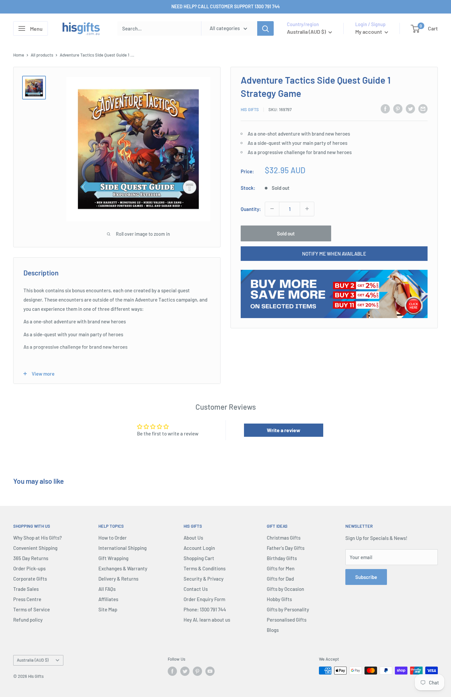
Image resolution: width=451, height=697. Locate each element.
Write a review (283, 430)
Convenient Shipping (35, 548)
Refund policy (28, 620)
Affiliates (108, 599)
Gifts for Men (281, 568)
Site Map (107, 609)
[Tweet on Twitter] (410, 108)
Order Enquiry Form (204, 599)
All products (42, 55)
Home (18, 55)
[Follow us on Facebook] (172, 671)
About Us (193, 538)
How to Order (112, 538)
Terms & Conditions (205, 568)
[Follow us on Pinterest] (197, 671)
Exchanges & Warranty (122, 568)
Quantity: (251, 209)
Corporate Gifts (30, 579)
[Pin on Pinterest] (397, 108)
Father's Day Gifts (285, 548)
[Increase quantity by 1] (307, 209)
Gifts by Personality (288, 609)
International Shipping (122, 548)
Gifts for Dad (280, 579)
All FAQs (107, 589)
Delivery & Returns (118, 579)
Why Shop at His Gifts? (37, 538)
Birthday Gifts (282, 558)
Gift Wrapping (113, 558)
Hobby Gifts (279, 599)
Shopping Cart (199, 558)
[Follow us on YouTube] (210, 671)
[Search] (265, 28)
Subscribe (366, 577)
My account (369, 31)
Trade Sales (26, 589)
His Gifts (250, 109)
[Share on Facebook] (385, 108)
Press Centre (27, 599)
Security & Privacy (204, 579)
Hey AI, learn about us (207, 620)
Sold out (286, 233)
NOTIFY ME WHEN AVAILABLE (334, 253)
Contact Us (196, 589)
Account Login (199, 548)
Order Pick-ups (29, 568)
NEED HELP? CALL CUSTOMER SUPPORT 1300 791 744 (225, 6)
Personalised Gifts (286, 620)
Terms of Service (31, 609)
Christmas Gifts (283, 538)
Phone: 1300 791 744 (205, 609)
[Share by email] (423, 108)
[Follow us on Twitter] (185, 671)
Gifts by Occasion (285, 589)
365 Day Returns (30, 558)
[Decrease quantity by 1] (272, 209)
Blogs (273, 630)
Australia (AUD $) (33, 660)
